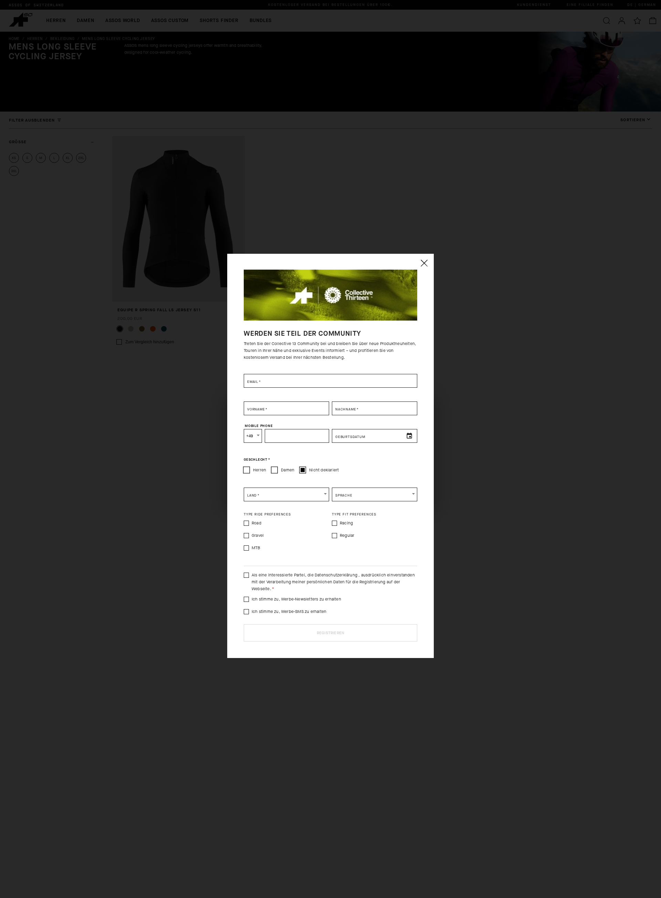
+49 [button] (249, 436)
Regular (347, 535)
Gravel (258, 535)
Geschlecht (257, 459)
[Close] (423, 263)
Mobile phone (259, 425)
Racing (346, 523)
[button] (286, 494)
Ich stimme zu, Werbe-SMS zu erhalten (289, 611)
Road (256, 523)
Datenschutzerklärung (336, 575)
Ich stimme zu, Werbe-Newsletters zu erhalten (296, 599)
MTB (256, 548)
